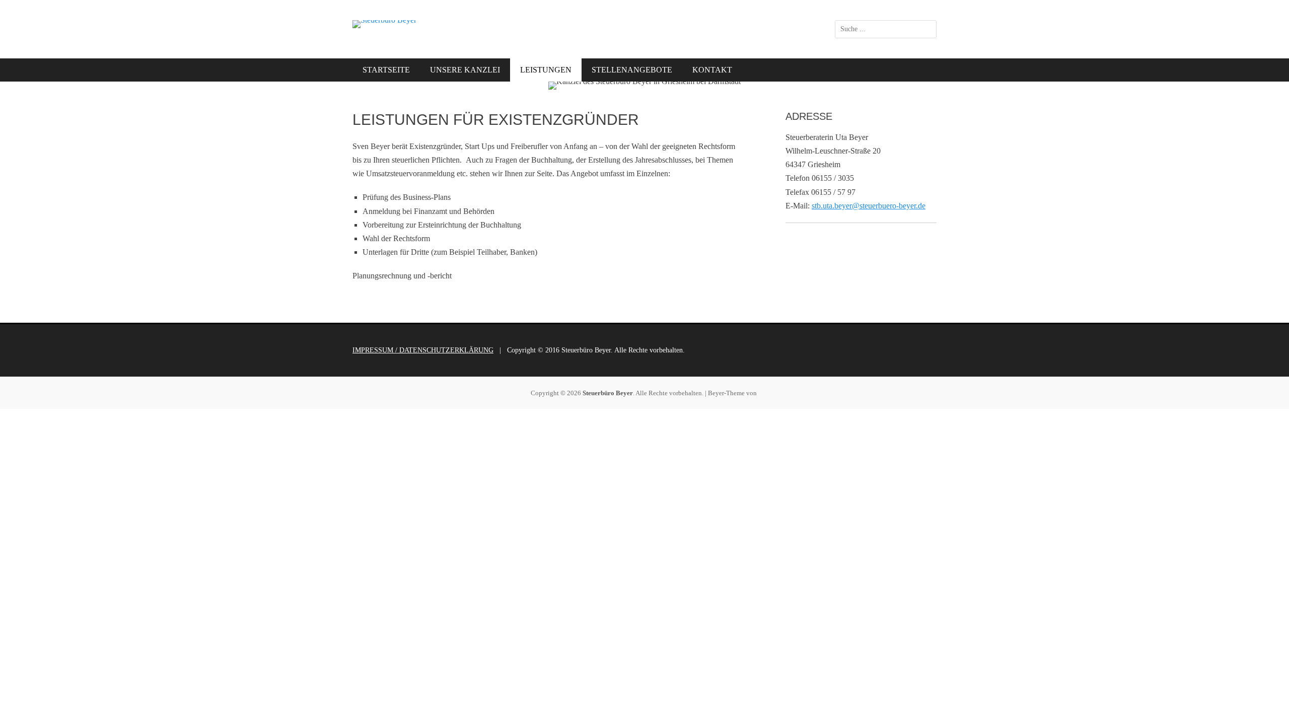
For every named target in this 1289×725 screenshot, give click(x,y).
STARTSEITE (386, 69)
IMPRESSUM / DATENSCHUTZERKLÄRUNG (422, 350)
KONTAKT (712, 69)
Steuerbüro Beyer (608, 393)
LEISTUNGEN (545, 69)
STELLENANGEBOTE (632, 69)
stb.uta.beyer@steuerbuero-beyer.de (868, 205)
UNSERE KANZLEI (465, 69)
